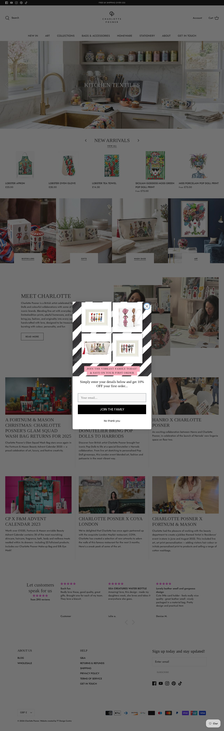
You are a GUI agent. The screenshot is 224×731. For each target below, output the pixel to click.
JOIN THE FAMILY (112, 409)
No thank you (112, 421)
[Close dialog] (147, 306)
